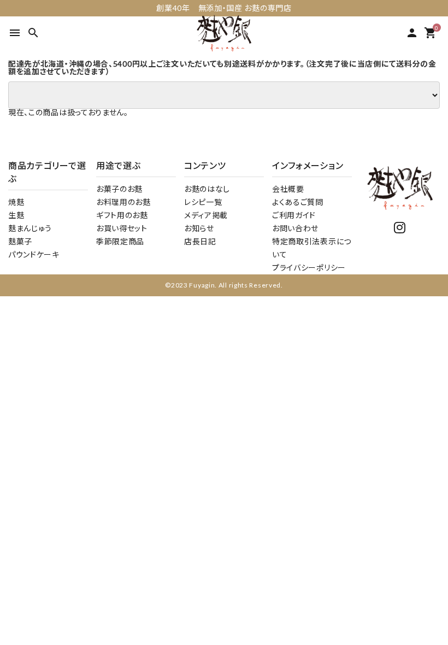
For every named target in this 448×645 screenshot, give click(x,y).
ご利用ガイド (294, 215)
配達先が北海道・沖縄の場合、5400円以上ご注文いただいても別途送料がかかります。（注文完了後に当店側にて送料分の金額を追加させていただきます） (222, 67)
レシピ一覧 (203, 202)
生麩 (16, 215)
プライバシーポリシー (309, 267)
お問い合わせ (295, 228)
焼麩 (16, 202)
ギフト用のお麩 (122, 215)
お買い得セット (122, 228)
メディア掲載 (206, 215)
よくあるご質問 (297, 202)
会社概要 (288, 189)
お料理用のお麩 (123, 202)
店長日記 (200, 241)
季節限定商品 (120, 241)
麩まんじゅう (30, 228)
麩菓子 (20, 241)
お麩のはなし (207, 189)
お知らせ (199, 228)
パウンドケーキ (34, 254)
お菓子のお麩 (119, 189)
